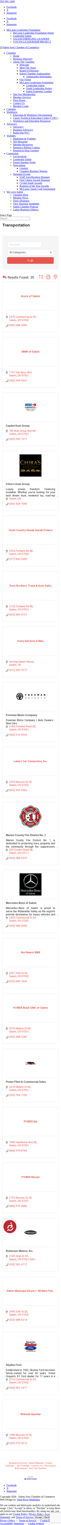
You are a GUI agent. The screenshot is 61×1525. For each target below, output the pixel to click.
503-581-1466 (7, 1)
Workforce (12, 112)
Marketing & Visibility (24, 138)
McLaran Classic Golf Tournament (37, 189)
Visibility (11, 135)
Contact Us (19, 103)
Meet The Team (28, 67)
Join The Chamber (37, 1468)
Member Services (22, 97)
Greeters (24, 168)
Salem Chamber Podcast (25, 206)
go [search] (31, 260)
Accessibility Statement (12, 1523)
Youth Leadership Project (39, 88)
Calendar (11, 109)
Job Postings (22, 1465)
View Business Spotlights (26, 203)
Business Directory (23, 58)
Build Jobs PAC (21, 132)
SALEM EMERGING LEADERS (31, 38)
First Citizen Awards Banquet (35, 180)
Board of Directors (29, 70)
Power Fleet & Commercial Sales (26, 1081)
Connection (12, 153)
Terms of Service (24, 1517)
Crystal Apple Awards (31, 183)
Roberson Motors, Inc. (19, 1251)
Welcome (24, 64)
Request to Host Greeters (26, 150)
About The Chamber (23, 61)
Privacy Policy (36, 1514)
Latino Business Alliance (26, 209)
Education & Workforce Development (32, 115)
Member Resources (23, 144)
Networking (19, 165)
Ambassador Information (39, 76)
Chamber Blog (20, 194)
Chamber (11, 53)
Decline (47, 1517)
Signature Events (21, 174)
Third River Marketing (28, 1499)
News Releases (36, 1463)
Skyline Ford (13, 1365)
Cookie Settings (36, 1523)
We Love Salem (15, 192)
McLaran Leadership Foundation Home (33, 33)
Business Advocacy (23, 129)
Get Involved (20, 156)
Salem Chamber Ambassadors (35, 73)
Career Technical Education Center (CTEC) (35, 118)
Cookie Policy (20, 1514)
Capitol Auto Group (18, 425)
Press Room (19, 100)
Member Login (20, 106)
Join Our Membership (24, 94)
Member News (20, 197)
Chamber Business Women (33, 171)
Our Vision (25, 79)
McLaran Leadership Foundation (23, 30)
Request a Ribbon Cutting (26, 147)
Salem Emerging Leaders (39, 91)
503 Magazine (20, 141)
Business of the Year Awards (34, 186)
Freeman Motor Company (21, 715)
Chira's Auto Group (18, 484)
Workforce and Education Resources (32, 121)
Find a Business (21, 200)
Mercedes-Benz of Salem (21, 903)
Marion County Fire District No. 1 (26, 835)
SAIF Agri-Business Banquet (35, 177)
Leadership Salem (22, 35)
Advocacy (12, 124)
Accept (38, 1517)
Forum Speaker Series (24, 162)
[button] (4, 277)
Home (16, 56)
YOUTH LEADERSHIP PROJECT (32, 41)
